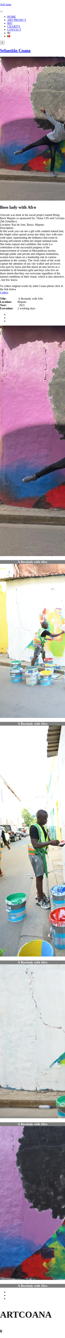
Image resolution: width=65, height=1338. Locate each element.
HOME (11, 16)
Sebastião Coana (15, 50)
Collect (4, 292)
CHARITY (13, 26)
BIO (9, 23)
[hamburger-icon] (1, 11)
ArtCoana (5, 4)
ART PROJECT (16, 19)
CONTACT (14, 29)
